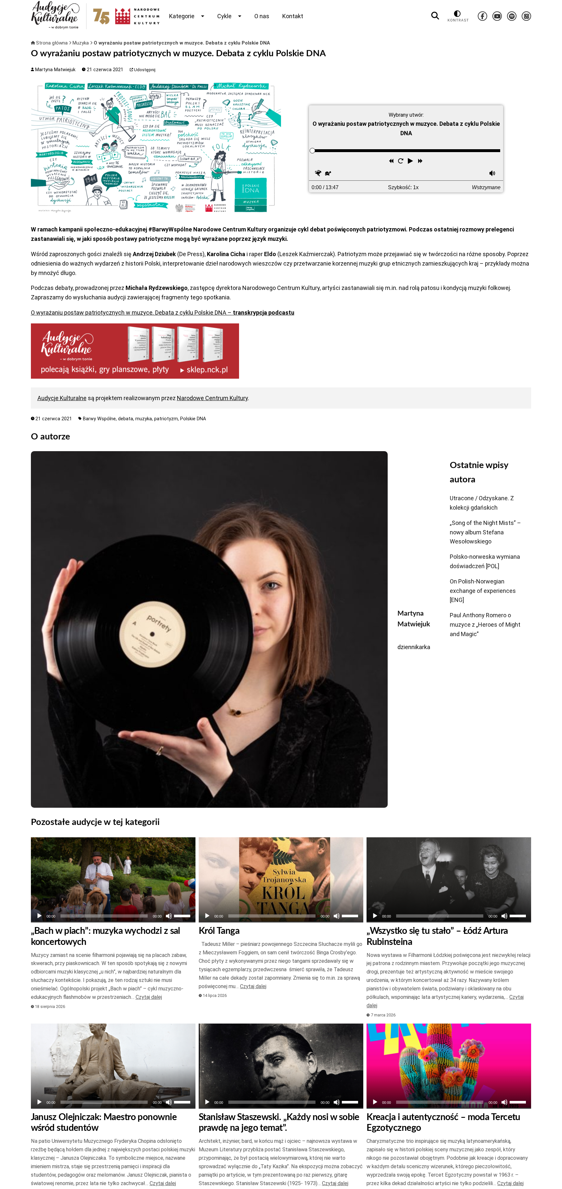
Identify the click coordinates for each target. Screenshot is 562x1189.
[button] (411, 162)
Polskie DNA (193, 419)
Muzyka (81, 43)
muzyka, (144, 419)
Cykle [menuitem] (224, 16)
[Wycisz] (169, 916)
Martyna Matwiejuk (54, 69)
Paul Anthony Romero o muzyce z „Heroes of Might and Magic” (485, 624)
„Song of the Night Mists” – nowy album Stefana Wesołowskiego (485, 532)
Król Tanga (219, 930)
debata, (126, 419)
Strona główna (52, 43)
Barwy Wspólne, (100, 419)
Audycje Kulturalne (62, 398)
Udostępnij (144, 69)
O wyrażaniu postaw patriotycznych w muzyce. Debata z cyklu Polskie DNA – (162, 312)
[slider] (312, 150)
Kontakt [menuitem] (292, 16)
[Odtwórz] (39, 916)
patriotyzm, (167, 419)
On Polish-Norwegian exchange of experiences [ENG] (483, 591)
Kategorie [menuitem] (181, 16)
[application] (113, 915)
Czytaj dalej (149, 997)
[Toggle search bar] (435, 16)
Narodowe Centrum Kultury (212, 398)
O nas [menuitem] (261, 16)
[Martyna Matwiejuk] (209, 629)
